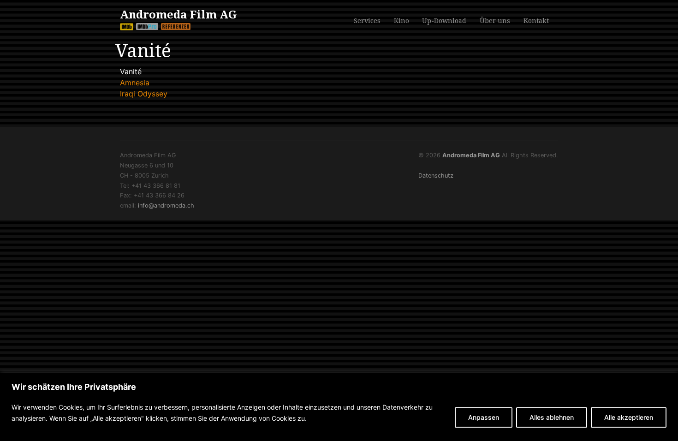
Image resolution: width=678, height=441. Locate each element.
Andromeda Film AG (178, 14)
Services (367, 19)
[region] (339, 407)
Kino (401, 19)
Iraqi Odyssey (143, 93)
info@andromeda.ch (166, 205)
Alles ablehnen (551, 417)
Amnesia (134, 82)
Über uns (495, 19)
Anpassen (483, 417)
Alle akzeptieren (628, 417)
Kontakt (536, 19)
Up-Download (444, 20)
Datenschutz (435, 175)
